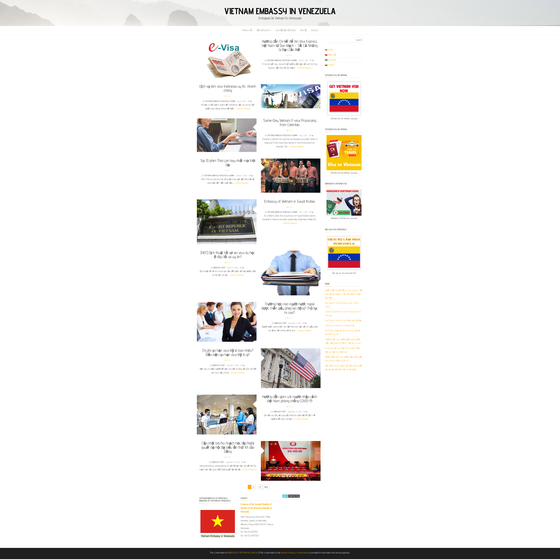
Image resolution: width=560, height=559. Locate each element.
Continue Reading (304, 67)
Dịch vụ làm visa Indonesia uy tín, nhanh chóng (228, 88)
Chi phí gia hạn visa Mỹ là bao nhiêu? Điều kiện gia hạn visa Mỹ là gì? (227, 352)
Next (266, 487)
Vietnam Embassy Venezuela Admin (282, 60)
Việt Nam (289, 55)
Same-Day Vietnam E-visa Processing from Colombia (289, 122)
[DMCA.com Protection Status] (291, 495)
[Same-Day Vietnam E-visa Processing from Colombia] (227, 135)
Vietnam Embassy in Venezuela (280, 11)
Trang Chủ (247, 30)
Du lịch (227, 170)
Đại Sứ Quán (263, 30)
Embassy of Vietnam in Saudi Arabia (289, 201)
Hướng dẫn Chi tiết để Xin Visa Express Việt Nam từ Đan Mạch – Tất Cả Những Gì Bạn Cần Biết (289, 45)
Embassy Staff (219, 267)
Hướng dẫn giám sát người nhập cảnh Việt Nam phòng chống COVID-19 (289, 398)
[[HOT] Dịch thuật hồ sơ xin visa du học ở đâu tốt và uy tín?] (291, 272)
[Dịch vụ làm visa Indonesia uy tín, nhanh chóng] (291, 96)
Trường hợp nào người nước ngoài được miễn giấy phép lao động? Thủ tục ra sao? (289, 308)
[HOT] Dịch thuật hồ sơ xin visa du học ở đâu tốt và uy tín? (228, 254)
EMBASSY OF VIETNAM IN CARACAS (243, 552)
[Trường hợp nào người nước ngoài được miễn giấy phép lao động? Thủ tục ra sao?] (227, 321)
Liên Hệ (303, 30)
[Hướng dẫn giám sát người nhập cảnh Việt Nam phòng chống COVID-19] (227, 414)
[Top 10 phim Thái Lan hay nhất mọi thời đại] (291, 175)
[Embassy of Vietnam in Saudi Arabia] (227, 221)
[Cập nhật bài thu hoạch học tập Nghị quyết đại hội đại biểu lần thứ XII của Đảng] (291, 460)
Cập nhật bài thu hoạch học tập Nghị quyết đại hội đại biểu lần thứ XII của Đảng (227, 447)
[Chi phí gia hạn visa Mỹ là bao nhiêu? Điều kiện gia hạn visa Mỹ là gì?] (291, 368)
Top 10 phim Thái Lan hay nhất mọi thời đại (227, 162)
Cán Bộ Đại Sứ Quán (285, 30)
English (314, 30)
